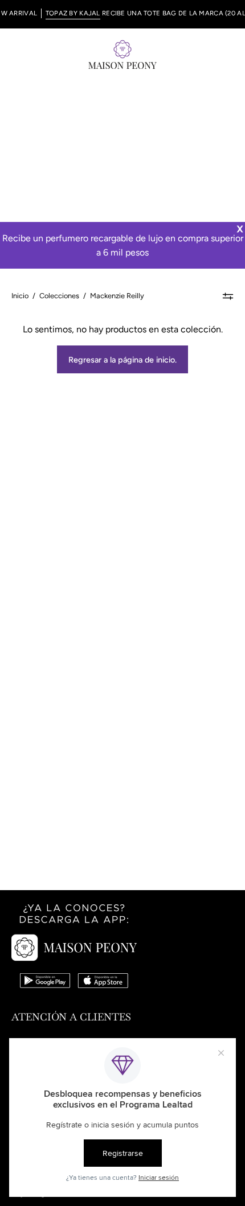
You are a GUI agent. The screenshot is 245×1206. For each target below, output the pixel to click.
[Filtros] (228, 296)
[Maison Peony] (122, 54)
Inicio (19, 295)
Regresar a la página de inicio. (122, 360)
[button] (203, 54)
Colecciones (59, 295)
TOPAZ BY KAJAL (66, 13)
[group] (122, 14)
